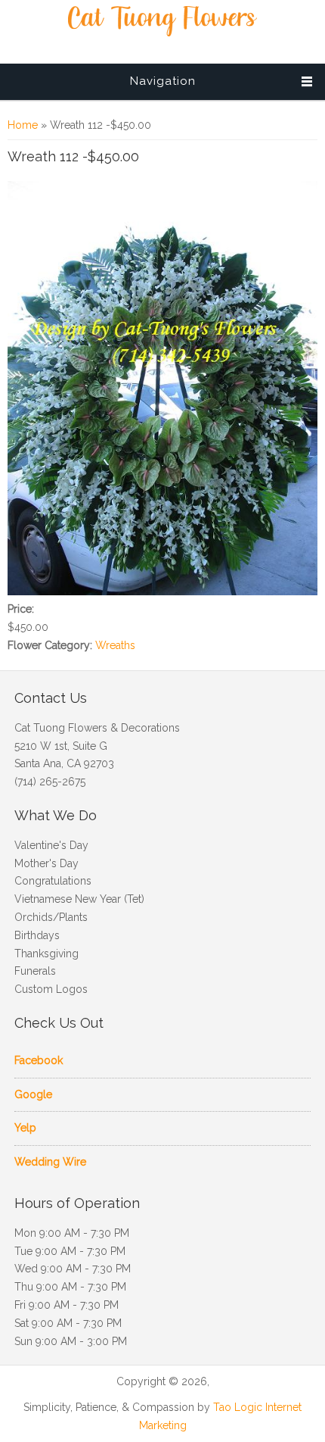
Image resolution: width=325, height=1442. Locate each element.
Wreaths (115, 645)
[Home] (162, 33)
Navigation (163, 81)
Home (23, 125)
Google (33, 1094)
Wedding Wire (50, 1162)
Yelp (25, 1128)
